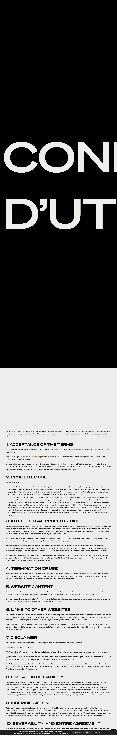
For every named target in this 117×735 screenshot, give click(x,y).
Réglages (97, 732)
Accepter (77, 732)
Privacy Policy (33, 457)
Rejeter (88, 732)
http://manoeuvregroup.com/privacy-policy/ (21, 434)
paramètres (65, 733)
